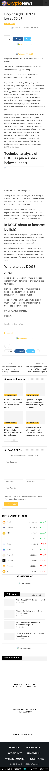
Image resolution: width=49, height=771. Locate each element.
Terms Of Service (37, 759)
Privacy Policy (15, 747)
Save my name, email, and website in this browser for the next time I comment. (23, 498)
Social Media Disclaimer (14, 759)
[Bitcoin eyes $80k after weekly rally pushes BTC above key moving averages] (35, 417)
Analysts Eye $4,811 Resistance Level (30, 600)
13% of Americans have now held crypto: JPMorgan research (12, 369)
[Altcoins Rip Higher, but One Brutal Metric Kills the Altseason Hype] (9, 614)
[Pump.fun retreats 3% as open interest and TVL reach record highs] (13, 389)
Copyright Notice (15, 753)
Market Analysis (10, 23)
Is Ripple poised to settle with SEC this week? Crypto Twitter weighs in (36, 369)
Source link (8, 333)
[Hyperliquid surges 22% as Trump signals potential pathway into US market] (35, 389)
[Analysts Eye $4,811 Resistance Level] (9, 602)
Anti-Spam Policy (33, 747)
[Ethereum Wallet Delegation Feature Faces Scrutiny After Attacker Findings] (9, 636)
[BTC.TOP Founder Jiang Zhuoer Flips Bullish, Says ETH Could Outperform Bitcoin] (9, 625)
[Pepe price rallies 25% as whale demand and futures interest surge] (13, 417)
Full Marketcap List (24, 576)
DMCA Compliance (34, 753)
